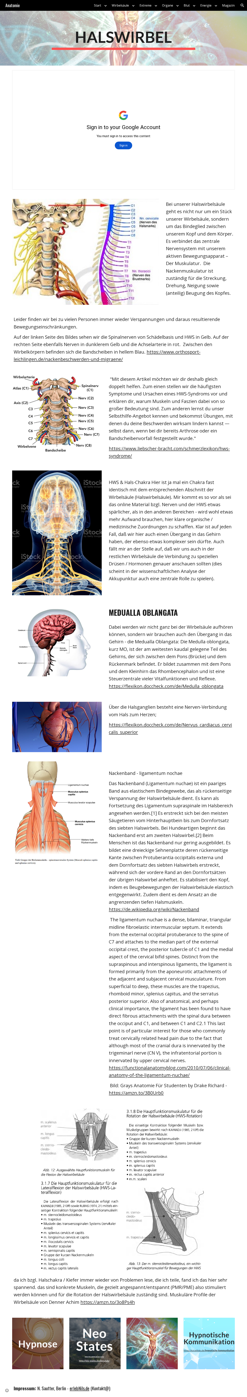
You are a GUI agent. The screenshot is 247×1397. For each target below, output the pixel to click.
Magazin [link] (228, 5)
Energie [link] (205, 5)
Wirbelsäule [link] (120, 5)
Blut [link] (187, 5)
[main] (123, 38)
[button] (242, 5)
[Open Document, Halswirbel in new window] (227, 75)
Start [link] (97, 5)
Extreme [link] (145, 5)
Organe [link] (167, 5)
